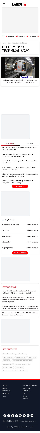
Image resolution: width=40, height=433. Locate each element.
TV (24, 393)
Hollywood (26, 391)
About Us (6, 421)
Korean (25, 399)
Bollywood (26, 388)
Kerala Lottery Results (10, 371)
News (4, 396)
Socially (21, 36)
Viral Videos (32, 357)
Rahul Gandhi (7, 364)
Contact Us (24, 421)
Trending (32, 36)
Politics (4, 388)
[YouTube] (16, 415)
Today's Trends (20, 253)
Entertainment (30, 385)
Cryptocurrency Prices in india (22, 360)
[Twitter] (8, 415)
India (4, 385)
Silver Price (19, 367)
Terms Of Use (14, 421)
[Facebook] (4, 415)
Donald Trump (20, 357)
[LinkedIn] (24, 415)
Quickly (11, 36)
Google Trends (9, 220)
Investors (32, 421)
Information (6, 391)
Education (5, 393)
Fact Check (22, 354)
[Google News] (28, 415)
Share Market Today (9, 354)
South (25, 396)
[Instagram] (20, 415)
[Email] (32, 415)
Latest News (10, 143)
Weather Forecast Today (22, 364)
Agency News (26, 77)
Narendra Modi (8, 367)
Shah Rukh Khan (8, 357)
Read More (20, 186)
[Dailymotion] (12, 415)
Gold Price (6, 360)
